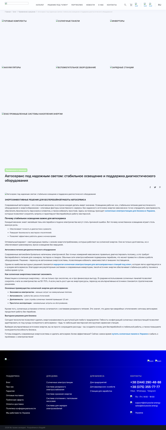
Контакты (112, 5)
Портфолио (77, 5)
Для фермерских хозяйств (102, 387)
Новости (90, 5)
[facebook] (150, 5)
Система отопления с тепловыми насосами (61, 399)
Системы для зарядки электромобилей (56, 407)
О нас (101, 5)
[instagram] (145, 5)
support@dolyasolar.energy (147, 402)
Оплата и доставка (15, 404)
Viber (132, 391)
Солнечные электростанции (59, 382)
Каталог (40, 5)
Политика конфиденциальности (21, 408)
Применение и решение (26, 12)
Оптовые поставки (14, 395)
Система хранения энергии (59, 394)
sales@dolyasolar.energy (146, 405)
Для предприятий (98, 382)
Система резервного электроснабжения (56, 388)
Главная (8, 12)
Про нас (10, 387)
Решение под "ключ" (58, 5)
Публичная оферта (15, 400)
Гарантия (10, 391)
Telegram (151, 391)
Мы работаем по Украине (18, 413)
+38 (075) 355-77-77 (145, 387)
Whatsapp (141, 391)
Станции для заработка (101, 391)
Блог (14, 12)
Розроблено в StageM (36, 427)
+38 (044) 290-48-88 (145, 382)
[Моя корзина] (131, 4)
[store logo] (16, 5)
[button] (159, 4)
